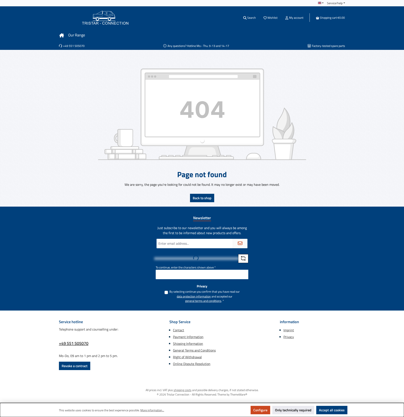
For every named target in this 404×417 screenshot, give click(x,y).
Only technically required (293, 410)
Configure (260, 410)
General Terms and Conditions (194, 350)
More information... (152, 410)
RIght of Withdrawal (187, 357)
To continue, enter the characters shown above (186, 267)
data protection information (194, 296)
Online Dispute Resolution (191, 363)
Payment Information (188, 336)
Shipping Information (188, 343)
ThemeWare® (238, 394)
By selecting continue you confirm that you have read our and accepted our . (204, 296)
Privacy (288, 336)
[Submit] (240, 243)
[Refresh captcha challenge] (243, 258)
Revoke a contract (75, 365)
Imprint (288, 330)
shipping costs (182, 390)
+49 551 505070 (73, 343)
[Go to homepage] (105, 18)
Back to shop (202, 198)
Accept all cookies (332, 410)
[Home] (61, 35)
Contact (178, 330)
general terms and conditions (203, 301)
